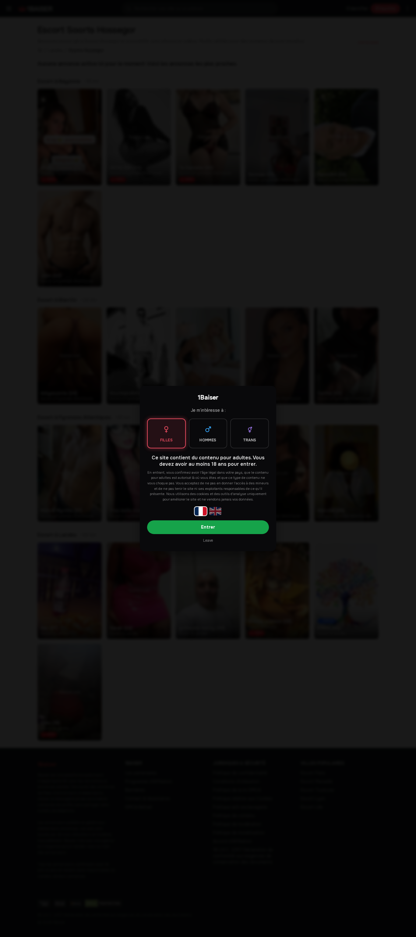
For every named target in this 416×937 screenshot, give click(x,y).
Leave (208, 540)
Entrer (208, 527)
